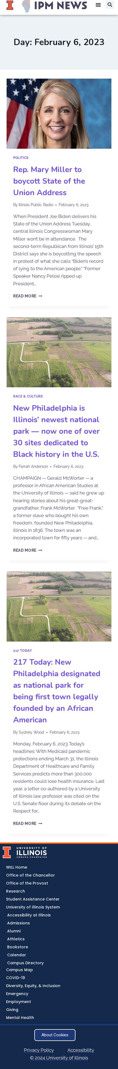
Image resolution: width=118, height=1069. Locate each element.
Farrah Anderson (33, 466)
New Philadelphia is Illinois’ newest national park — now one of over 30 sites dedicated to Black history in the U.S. (56, 431)
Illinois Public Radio (36, 205)
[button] (110, 5)
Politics (21, 158)
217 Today (22, 651)
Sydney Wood (31, 732)
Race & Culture (28, 396)
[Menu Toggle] (98, 4)
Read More (27, 296)
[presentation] (59, 114)
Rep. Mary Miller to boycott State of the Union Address (49, 181)
